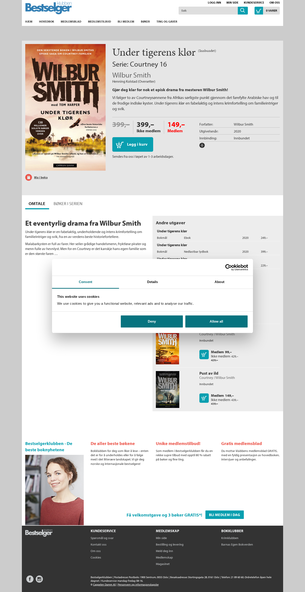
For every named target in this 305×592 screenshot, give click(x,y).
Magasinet (163, 564)
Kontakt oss (99, 544)
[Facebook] (29, 581)
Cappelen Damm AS (104, 584)
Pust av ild (208, 373)
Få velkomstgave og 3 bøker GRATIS (163, 515)
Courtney (144, 63)
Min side (232, 2)
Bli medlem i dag (224, 514)
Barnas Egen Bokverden (237, 544)
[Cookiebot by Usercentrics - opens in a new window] (228, 267)
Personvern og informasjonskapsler (138, 584)
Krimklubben (229, 538)
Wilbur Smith (131, 74)
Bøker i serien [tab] (68, 203)
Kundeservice (254, 2)
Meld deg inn (164, 551)
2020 (237, 131)
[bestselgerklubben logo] (38, 533)
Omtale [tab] (37, 203)
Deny (152, 321)
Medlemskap (164, 557)
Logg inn (214, 2)
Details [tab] (152, 282)
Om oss (274, 2)
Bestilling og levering (170, 544)
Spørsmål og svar (102, 538)
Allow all (216, 321)
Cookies (96, 557)
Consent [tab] (85, 282)
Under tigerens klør (172, 231)
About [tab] (219, 282)
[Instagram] (39, 581)
